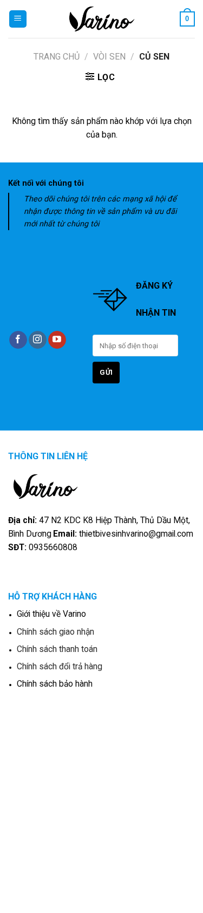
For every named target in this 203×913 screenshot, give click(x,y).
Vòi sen (109, 56)
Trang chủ (57, 56)
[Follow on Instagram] (38, 340)
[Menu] (18, 19)
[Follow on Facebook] (18, 340)
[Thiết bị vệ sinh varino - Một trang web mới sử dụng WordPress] (101, 19)
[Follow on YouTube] (57, 340)
